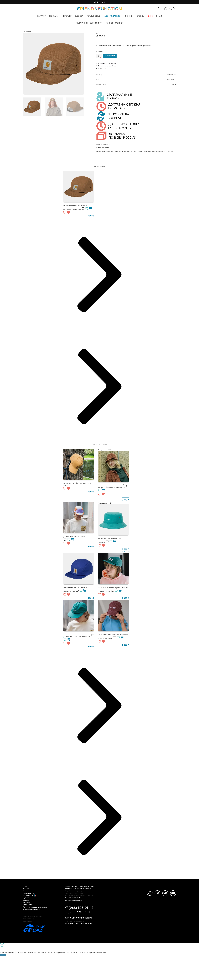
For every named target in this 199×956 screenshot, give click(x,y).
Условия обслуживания (31, 909)
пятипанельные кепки (110, 151)
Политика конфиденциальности (35, 907)
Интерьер (67, 16)
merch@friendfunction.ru (78, 923)
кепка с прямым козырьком (141, 151)
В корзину (110, 56)
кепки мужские (157, 151)
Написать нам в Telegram (74, 900)
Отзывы (26, 900)
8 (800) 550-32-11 (78, 912)
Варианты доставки (103, 144)
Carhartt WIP (27, 32)
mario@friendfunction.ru (78, 917)
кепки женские (124, 151)
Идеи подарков (112, 16)
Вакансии (26, 902)
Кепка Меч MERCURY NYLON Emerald (76, 636)
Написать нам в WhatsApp (74, 898)
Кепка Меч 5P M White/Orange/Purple (77, 536)
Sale (150, 16)
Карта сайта (27, 905)
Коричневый (171, 80)
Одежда (79, 16)
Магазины (26, 891)
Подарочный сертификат (89, 23)
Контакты (26, 888)
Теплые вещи (94, 16)
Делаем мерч (28, 895)
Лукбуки (26, 898)
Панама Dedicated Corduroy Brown (110, 487)
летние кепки (169, 151)
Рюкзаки (53, 16)
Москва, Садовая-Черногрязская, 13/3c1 (79, 886)
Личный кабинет (114, 23)
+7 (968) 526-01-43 (79, 908)
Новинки (128, 16)
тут (105, 952)
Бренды (141, 16)
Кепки (107, 148)
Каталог (41, 16)
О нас (159, 16)
